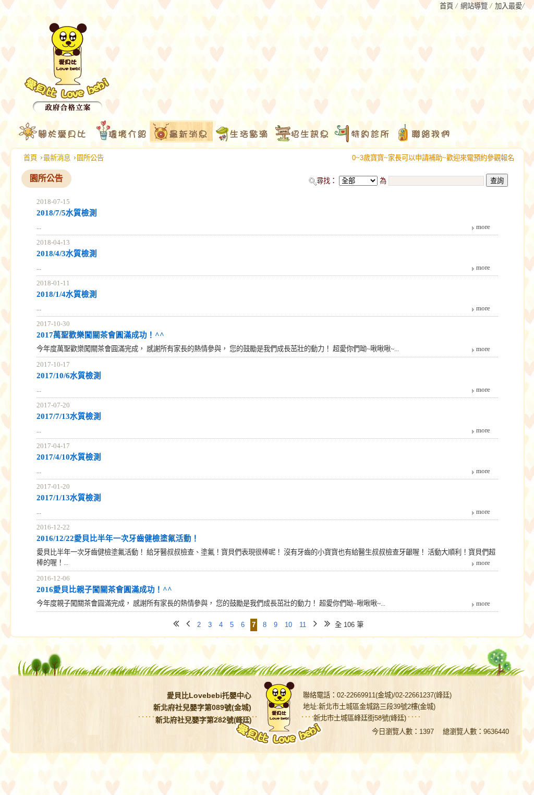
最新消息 (56, 158)
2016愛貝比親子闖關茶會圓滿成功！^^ (104, 589)
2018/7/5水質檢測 (67, 213)
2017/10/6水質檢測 (69, 375)
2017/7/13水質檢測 (69, 416)
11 (302, 625)
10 (288, 625)
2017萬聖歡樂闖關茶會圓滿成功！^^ (100, 335)
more (483, 227)
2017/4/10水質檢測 (69, 457)
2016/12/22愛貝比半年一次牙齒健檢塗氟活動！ (118, 538)
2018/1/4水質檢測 (67, 294)
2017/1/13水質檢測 (69, 497)
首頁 (30, 158)
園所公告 (90, 158)
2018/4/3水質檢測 (67, 253)
